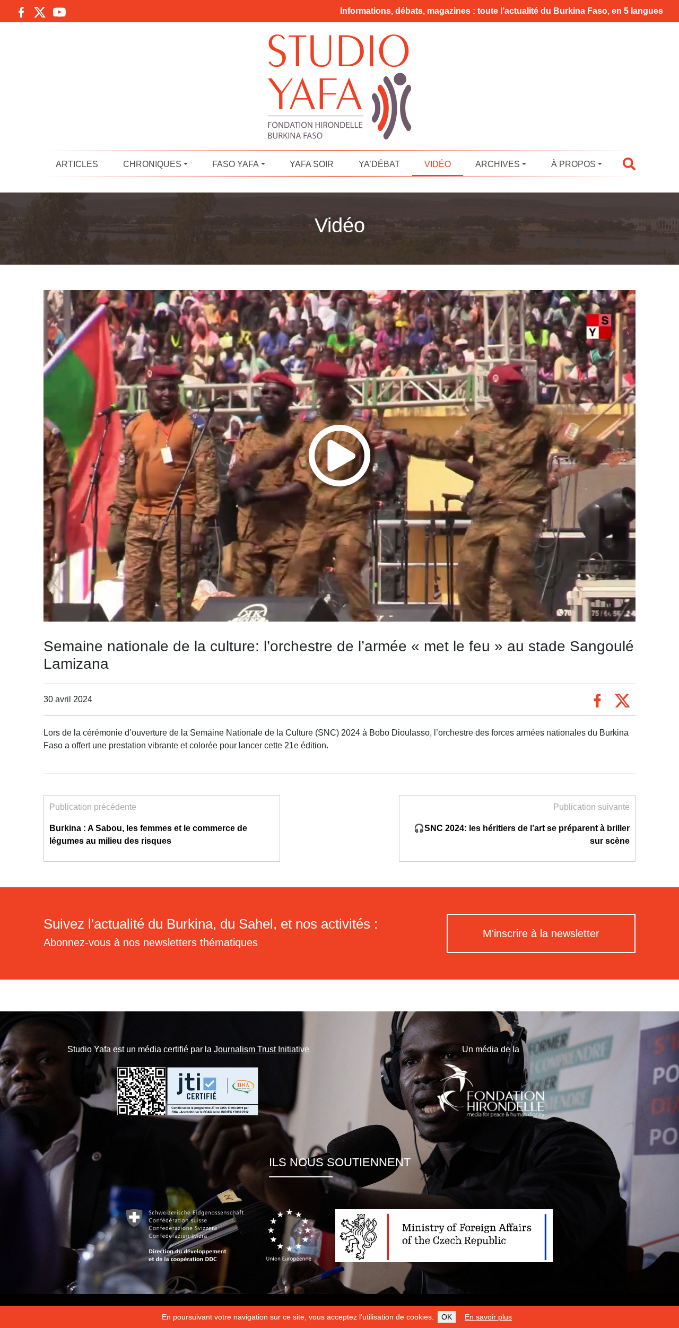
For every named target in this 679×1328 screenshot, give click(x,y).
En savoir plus (488, 1317)
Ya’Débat (379, 164)
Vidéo (437, 164)
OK (446, 1317)
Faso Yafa (235, 164)
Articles (77, 164)
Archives (497, 164)
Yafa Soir (312, 164)
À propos (573, 164)
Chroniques (152, 164)
